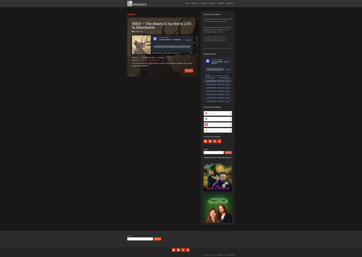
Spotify (153, 60)
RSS (158, 60)
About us (204, 3)
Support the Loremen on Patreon (214, 39)
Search (206, 149)
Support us (230, 3)
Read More (189, 70)
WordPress (232, 255)
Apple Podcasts (144, 60)
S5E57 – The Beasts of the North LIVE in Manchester (161, 25)
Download (141, 57)
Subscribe (221, 3)
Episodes (194, 3)
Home (187, 3)
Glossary (212, 3)
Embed (167, 57)
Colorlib (219, 255)
